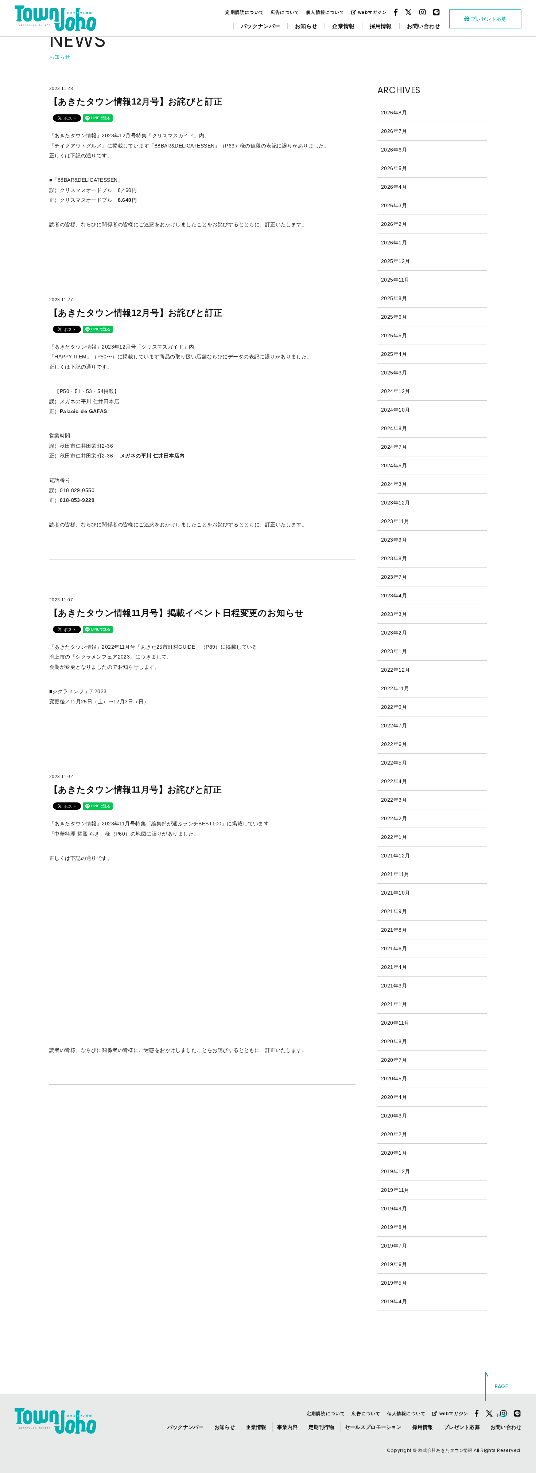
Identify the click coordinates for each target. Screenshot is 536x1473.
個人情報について (325, 12)
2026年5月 (394, 168)
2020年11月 (395, 1023)
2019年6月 (394, 1264)
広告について (285, 12)
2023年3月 (394, 614)
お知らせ (306, 26)
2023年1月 (394, 651)
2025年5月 (394, 335)
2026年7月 (394, 131)
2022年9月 (394, 707)
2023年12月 (395, 503)
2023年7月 (394, 577)
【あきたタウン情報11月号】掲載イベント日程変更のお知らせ (176, 613)
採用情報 (381, 26)
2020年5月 (394, 1078)
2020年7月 (394, 1060)
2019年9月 (394, 1208)
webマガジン (372, 12)
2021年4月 (394, 967)
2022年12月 (395, 670)
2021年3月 (394, 986)
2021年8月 (394, 930)
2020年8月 (394, 1041)
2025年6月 (394, 317)
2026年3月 (394, 205)
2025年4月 (394, 354)
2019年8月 (394, 1227)
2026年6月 (394, 150)
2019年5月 (394, 1283)
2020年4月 (394, 1097)
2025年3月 (394, 373)
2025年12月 (395, 261)
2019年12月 (395, 1171)
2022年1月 (394, 837)
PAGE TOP (501, 1401)
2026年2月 (394, 224)
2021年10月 (395, 893)
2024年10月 (395, 410)
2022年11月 (395, 688)
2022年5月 (394, 763)
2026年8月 (394, 112)
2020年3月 (394, 1116)
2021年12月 (395, 856)
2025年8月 (394, 298)
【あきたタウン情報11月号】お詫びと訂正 (135, 789)
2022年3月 (394, 800)
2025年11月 (395, 280)
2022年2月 (394, 818)
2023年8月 (394, 558)
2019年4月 (394, 1301)
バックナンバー (260, 26)
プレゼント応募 (487, 19)
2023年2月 (394, 633)
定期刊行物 (321, 1427)
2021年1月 (394, 1004)
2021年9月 (394, 911)
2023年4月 (394, 595)
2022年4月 (394, 781)
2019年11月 (395, 1190)
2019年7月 (394, 1246)
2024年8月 (394, 428)
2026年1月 (394, 243)
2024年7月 (394, 447)
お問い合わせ (423, 26)
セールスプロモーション (373, 1427)
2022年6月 (394, 744)
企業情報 (343, 26)
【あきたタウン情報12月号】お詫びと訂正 (136, 101)
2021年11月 (395, 874)
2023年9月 (394, 540)
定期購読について (244, 12)
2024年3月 (394, 484)
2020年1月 (394, 1153)
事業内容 (287, 1427)
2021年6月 (394, 948)
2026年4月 (394, 187)
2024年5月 (394, 465)
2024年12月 (395, 391)
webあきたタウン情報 (55, 18)
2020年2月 (394, 1134)
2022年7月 (394, 725)
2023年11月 (395, 521)
